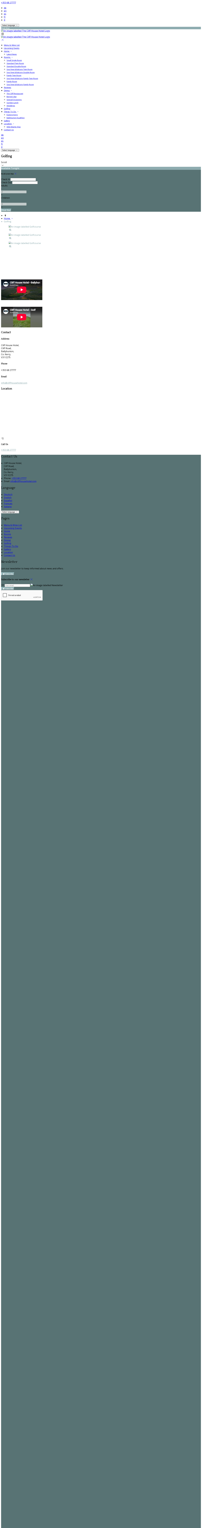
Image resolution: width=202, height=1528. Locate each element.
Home (7, 51)
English (7, 497)
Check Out (6, 182)
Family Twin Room (14, 75)
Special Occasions (14, 99)
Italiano (8, 506)
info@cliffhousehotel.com (14, 382)
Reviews (7, 87)
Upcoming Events (11, 48)
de (5, 7)
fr (5, 16)
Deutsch (8, 494)
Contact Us (9, 129)
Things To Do (10, 111)
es (5, 13)
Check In (5, 179)
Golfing (7, 108)
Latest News (12, 54)
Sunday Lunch (12, 102)
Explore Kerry (12, 114)
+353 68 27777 (8, 2)
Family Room (12, 81)
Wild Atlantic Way (14, 127)
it (4, 19)
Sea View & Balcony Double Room (21, 72)
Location (8, 123)
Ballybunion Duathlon (16, 118)
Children (5, 197)
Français (8, 503)
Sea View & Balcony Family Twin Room (22, 78)
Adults (4, 185)
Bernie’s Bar (12, 96)
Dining (7, 90)
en (5, 10)
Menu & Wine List (12, 45)
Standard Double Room (16, 66)
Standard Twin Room (15, 63)
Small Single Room (14, 60)
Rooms (7, 57)
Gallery (7, 120)
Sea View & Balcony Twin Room (19, 69)
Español (8, 500)
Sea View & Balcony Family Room (20, 84)
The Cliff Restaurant (15, 93)
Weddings (11, 105)
